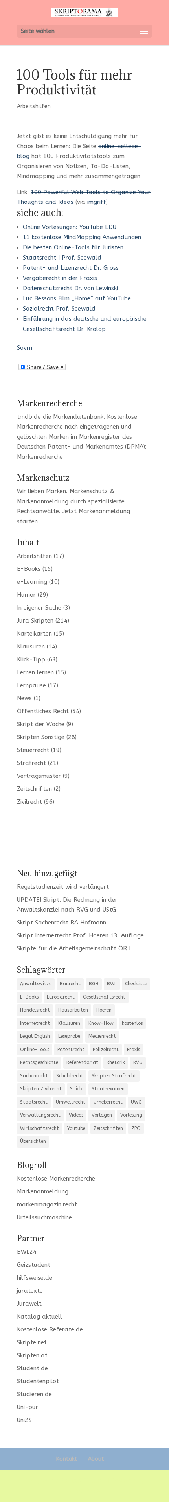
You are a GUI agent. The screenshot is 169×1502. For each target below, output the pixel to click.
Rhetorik (116, 1062)
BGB (94, 983)
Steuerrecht (33, 750)
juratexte (30, 1290)
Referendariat (82, 1062)
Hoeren (104, 1010)
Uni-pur (27, 1407)
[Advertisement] (84, 836)
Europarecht (61, 997)
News (24, 698)
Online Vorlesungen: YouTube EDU (69, 227)
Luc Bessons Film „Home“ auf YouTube (77, 298)
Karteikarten (34, 633)
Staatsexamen (108, 1089)
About (96, 1459)
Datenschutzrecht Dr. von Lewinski (70, 288)
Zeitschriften (34, 788)
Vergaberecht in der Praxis (60, 278)
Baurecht (70, 983)
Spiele (76, 1089)
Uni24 (24, 1420)
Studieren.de (34, 1394)
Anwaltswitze (35, 983)
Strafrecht (31, 762)
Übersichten (33, 1141)
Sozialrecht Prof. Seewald (59, 308)
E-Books (28, 568)
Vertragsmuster (39, 775)
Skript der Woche (40, 724)
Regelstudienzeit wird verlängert (63, 886)
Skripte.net (32, 1342)
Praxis (133, 1049)
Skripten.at (32, 1355)
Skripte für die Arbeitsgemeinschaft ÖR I (73, 948)
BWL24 (27, 1251)
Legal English (35, 1036)
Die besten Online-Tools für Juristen (73, 247)
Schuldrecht (69, 1076)
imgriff (96, 201)
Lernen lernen (35, 672)
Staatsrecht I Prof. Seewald (62, 257)
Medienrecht (102, 1036)
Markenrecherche (40, 456)
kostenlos (132, 1023)
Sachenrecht (34, 1076)
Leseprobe (69, 1036)
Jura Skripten (35, 620)
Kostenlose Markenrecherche (56, 1178)
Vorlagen (102, 1115)
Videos (76, 1115)
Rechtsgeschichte (39, 1062)
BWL (112, 983)
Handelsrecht (35, 1010)
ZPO (136, 1128)
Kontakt (66, 1459)
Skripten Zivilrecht (41, 1089)
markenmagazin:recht (47, 1204)
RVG (138, 1062)
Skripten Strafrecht (114, 1076)
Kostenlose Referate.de (50, 1329)
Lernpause (31, 685)
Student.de (32, 1368)
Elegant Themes (82, 1480)
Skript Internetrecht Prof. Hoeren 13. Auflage (80, 935)
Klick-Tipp (31, 659)
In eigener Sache (39, 607)
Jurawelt (29, 1303)
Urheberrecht (108, 1102)
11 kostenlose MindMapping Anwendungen (82, 237)
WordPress (85, 1490)
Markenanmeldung (104, 511)
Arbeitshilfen (34, 106)
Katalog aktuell (39, 1316)
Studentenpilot (38, 1381)
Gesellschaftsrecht (104, 997)
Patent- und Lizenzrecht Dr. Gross (71, 267)
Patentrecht (70, 1049)
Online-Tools (34, 1049)
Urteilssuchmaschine (44, 1217)
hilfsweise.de (34, 1277)
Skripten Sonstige (40, 737)
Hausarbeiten (73, 1010)
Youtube (76, 1128)
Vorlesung (131, 1115)
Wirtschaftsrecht (39, 1128)
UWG (136, 1102)
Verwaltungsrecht (40, 1115)
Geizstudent (33, 1264)
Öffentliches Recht (43, 711)
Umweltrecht (70, 1102)
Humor (26, 594)
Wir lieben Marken (41, 491)
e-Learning (32, 581)
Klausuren (31, 646)
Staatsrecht (34, 1102)
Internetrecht (35, 1023)
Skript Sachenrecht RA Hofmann (61, 922)
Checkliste (136, 983)
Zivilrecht (29, 801)
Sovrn (24, 347)
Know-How (101, 1023)
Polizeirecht (106, 1049)
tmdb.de (29, 416)
